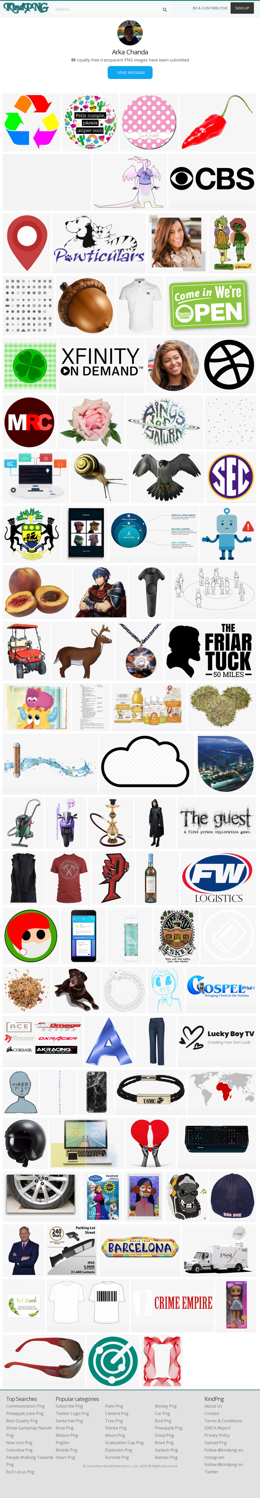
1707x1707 (14, 961)
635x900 (12, 845)
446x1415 (145, 845)
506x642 (12, 1112)
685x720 (112, 1010)
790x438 (56, 1329)
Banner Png (166, 1457)
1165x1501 (128, 332)
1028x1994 (89, 1112)
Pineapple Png (169, 1428)
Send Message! (130, 72)
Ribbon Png (67, 1435)
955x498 (140, 1329)
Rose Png (65, 1428)
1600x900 (103, 207)
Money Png (166, 1406)
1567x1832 (177, 1218)
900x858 (209, 559)
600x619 (94, 1064)
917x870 (62, 1010)
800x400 (187, 845)
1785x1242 (194, 1273)
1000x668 (126, 677)
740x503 (197, 728)
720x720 (61, 677)
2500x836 (188, 1064)
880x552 (109, 791)
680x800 (12, 902)
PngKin (62, 1442)
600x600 (12, 148)
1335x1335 (98, 1384)
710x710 (155, 389)
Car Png (162, 1413)
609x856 (70, 961)
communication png (25, 1406)
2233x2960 (152, 1384)
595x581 (83, 615)
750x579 (12, 615)
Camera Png (116, 1413)
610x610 (12, 1165)
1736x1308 (191, 148)
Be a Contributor (210, 8)
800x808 (55, 1273)
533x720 (157, 1010)
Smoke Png (116, 1428)
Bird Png (163, 1421)
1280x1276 (14, 389)
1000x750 (206, 791)
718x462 (175, 332)
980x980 (212, 389)
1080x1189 (99, 845)
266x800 (145, 1064)
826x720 (67, 446)
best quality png (22, 1421)
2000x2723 (14, 270)
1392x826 (122, 728)
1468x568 (13, 791)
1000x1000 (74, 148)
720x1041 (219, 270)
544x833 (12, 1273)
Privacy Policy (217, 1435)
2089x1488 (14, 446)
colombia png (19, 1450)
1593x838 (198, 1112)
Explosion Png (118, 1450)
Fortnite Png (117, 1457)
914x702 (12, 500)
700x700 (139, 615)
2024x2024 (119, 961)
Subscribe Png (69, 1406)
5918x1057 (14, 207)
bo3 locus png (20, 1472)
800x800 (125, 1112)
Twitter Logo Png (72, 1413)
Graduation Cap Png (124, 1442)
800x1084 (164, 961)
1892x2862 (227, 1329)
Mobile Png (66, 1450)
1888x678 (188, 1165)
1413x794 (69, 389)
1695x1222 (192, 902)
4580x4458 (67, 332)
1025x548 (184, 615)
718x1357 (83, 728)
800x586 (59, 1165)
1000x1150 (14, 332)
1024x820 (141, 500)
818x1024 (73, 559)
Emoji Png (164, 1435)
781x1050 (93, 1218)
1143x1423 (59, 902)
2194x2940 (14, 677)
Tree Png (114, 1421)
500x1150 (56, 845)
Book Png (164, 1442)
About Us (213, 1406)
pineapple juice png (25, 1413)
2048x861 (120, 559)
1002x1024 (221, 1218)
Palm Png (114, 1406)
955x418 (12, 1064)
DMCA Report (217, 1428)
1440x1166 (135, 1218)
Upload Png (215, 1442)
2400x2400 (103, 902)
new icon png (19, 1442)
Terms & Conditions (223, 1421)
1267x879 (137, 446)
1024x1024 (216, 446)
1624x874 (63, 270)
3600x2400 (14, 1010)
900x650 (12, 728)
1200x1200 (82, 500)
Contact (211, 1413)
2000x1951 (14, 559)
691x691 (129, 148)
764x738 (135, 1165)
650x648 (157, 270)
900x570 (174, 677)
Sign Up (242, 8)
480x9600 (51, 1112)
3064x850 (110, 1273)
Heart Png (65, 1457)
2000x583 (179, 207)
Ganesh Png (166, 1450)
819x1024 (13, 1329)
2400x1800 (197, 1010)
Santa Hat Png (69, 1421)
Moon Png (115, 1435)
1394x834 (13, 1218)
